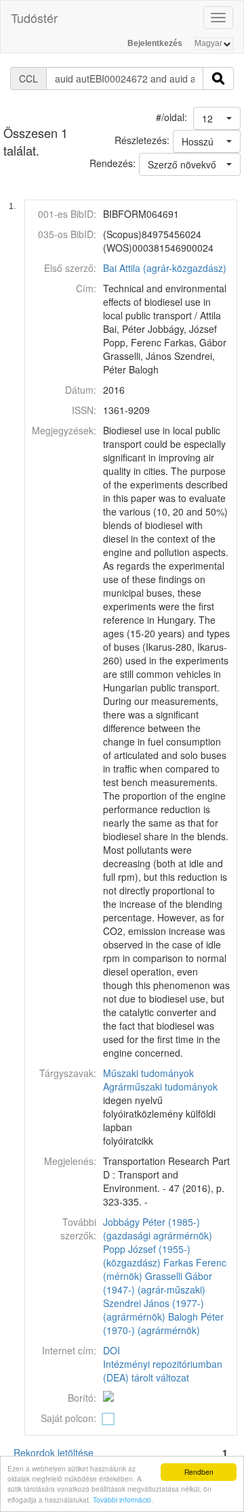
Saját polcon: (68, 1418)
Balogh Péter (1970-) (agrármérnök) (163, 1323)
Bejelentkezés (154, 43)
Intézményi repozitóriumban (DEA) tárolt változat (162, 1370)
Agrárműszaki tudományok (160, 1086)
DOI (111, 1350)
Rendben (199, 1472)
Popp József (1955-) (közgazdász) (146, 1255)
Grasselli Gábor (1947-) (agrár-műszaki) (157, 1282)
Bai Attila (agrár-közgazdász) (164, 268)
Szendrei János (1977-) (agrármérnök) (153, 1309)
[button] (217, 118)
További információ (122, 1499)
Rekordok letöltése (54, 1452)
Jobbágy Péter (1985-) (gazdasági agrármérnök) (157, 1228)
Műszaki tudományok (148, 1073)
